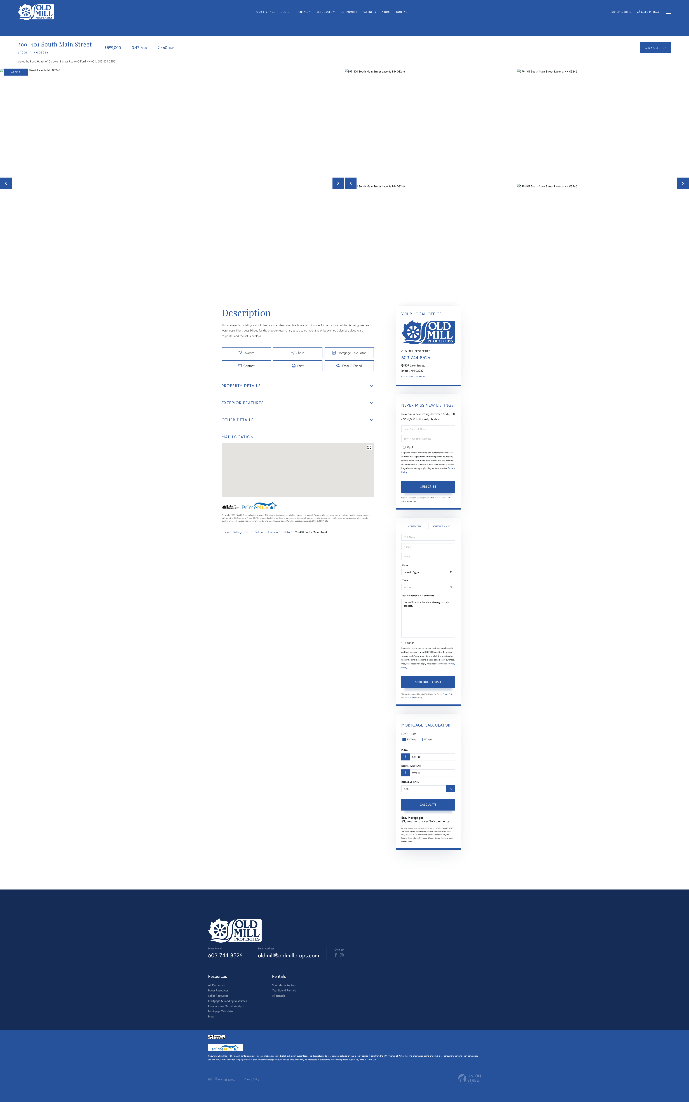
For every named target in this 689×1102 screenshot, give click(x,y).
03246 (286, 532)
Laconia (273, 532)
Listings (237, 532)
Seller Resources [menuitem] (218, 996)
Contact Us (407, 376)
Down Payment (411, 765)
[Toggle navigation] (668, 12)
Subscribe (428, 486)
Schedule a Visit (441, 526)
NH (248, 532)
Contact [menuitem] (402, 11)
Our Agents (420, 376)
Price (404, 749)
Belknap (259, 532)
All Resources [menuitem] (216, 985)
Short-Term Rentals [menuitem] (284, 985)
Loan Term (408, 734)
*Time (404, 580)
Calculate (428, 804)
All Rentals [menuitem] (278, 996)
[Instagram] (342, 955)
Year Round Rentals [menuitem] (284, 990)
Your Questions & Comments (417, 595)
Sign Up (615, 12)
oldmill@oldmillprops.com (288, 955)
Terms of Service (411, 697)
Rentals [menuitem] (302, 11)
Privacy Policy (448, 694)
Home (225, 532)
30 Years (411, 739)
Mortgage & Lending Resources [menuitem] (227, 1001)
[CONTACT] (655, 47)
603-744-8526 (649, 12)
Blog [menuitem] (211, 1016)
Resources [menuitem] (324, 11)
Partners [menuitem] (369, 11)
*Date (404, 565)
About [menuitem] (386, 11)
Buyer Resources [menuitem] (218, 990)
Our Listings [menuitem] (265, 11)
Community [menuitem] (349, 11)
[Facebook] (335, 955)
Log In (627, 12)
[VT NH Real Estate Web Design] (469, 1079)
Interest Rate (410, 781)
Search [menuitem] (286, 11)
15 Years (427, 739)
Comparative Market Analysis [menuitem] (226, 1006)
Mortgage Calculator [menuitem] (221, 1011)
